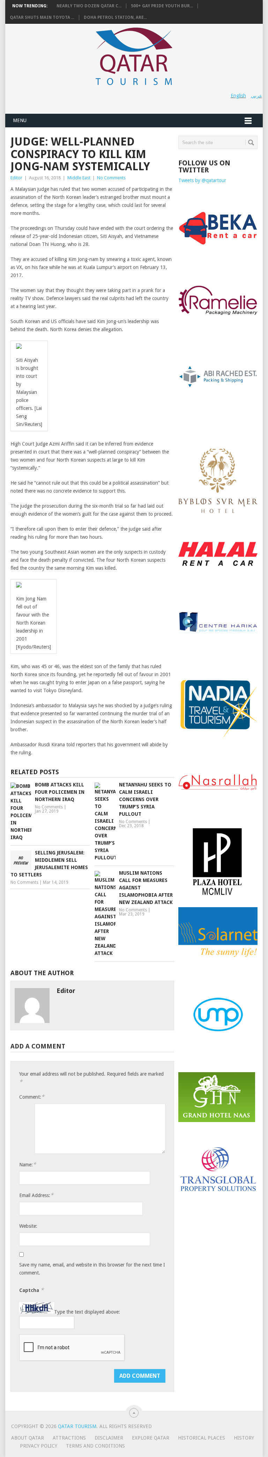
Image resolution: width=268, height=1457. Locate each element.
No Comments (111, 177)
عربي (256, 95)
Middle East (78, 177)
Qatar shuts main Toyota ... (42, 17)
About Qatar (27, 1438)
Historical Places (201, 1438)
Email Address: (36, 1195)
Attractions (69, 1438)
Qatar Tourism (77, 1426)
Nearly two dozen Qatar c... (89, 5)
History (244, 1438)
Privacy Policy (38, 1446)
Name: (27, 1164)
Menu (20, 120)
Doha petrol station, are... (115, 17)
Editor (16, 177)
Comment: (31, 1096)
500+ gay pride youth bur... (162, 5)
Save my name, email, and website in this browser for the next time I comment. (92, 1269)
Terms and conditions (95, 1446)
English (238, 95)
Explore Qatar (150, 1438)
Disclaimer (109, 1438)
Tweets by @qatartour (202, 180)
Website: (28, 1226)
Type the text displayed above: (87, 1312)
